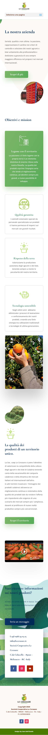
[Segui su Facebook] (13, 668)
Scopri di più (16, 74)
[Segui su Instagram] (22, 668)
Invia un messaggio (19, 621)
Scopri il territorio (19, 520)
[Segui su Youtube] (30, 668)
